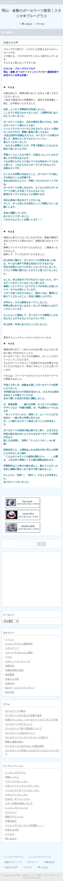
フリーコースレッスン (16, 781)
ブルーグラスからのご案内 (19, 652)
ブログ (8, 657)
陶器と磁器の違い (14, 741)
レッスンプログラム (15, 772)
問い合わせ (27, 24)
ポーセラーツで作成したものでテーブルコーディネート (32, 752)
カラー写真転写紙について (19, 803)
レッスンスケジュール (16, 807)
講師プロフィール (14, 816)
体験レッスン (12, 777)
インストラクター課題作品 (19, 643)
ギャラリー (11, 812)
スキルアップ (12, 648)
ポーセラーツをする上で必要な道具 (23, 715)
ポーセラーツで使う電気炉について (23, 728)
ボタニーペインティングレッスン (22, 785)
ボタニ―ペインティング (17, 661)
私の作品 (9, 692)
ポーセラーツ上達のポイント (20, 733)
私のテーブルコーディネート (20, 687)
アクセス (40, 24)
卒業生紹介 (11, 821)
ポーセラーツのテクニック (19, 724)
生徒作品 (9, 683)
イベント (9, 639)
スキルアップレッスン (16, 794)
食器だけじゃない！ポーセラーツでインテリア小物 (31, 719)
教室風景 (9, 674)
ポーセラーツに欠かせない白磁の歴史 (24, 746)
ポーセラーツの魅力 (15, 711)
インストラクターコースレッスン (22, 790)
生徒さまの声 (12, 829)
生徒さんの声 (12, 679)
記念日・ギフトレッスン (17, 799)
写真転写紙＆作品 (14, 670)
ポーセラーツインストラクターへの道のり (26, 737)
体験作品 (9, 665)
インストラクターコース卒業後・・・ (24, 825)
